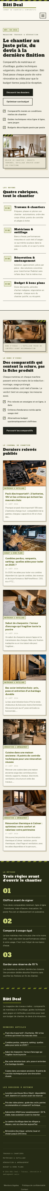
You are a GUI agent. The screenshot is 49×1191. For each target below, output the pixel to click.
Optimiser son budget (18, 101)
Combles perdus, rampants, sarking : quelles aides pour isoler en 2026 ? (24, 1043)
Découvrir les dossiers (18, 92)
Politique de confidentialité (33, 1185)
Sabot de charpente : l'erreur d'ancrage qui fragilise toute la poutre (23, 1053)
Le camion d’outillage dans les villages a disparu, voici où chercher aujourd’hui (22, 1122)
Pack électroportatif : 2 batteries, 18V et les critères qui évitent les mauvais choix (24, 1034)
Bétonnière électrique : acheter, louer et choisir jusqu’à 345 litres (22, 1132)
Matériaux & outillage (14, 1158)
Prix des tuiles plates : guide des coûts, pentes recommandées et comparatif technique (25, 1104)
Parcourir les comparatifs (20, 430)
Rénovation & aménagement (16, 1162)
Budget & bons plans (13, 1167)
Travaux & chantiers (13, 1153)
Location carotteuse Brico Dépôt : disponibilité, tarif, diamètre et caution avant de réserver (25, 1094)
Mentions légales (11, 1185)
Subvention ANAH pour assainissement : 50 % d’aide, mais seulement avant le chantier (25, 1113)
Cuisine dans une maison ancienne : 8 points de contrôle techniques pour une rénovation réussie (25, 1073)
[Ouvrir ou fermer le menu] (43, 15)
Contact (24, 1189)
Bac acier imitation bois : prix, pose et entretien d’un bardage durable (25, 1062)
